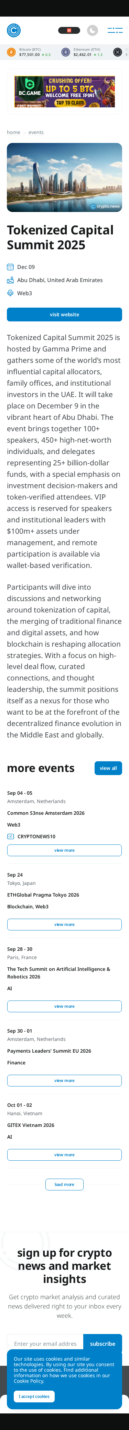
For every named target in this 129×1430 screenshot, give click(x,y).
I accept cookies (34, 1396)
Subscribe (102, 1343)
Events (36, 132)
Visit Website (64, 314)
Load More (64, 1184)
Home (13, 132)
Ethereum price (82, 52)
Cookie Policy (28, 1381)
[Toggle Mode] (92, 30)
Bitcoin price (29, 52)
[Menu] (115, 30)
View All (108, 768)
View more (64, 850)
